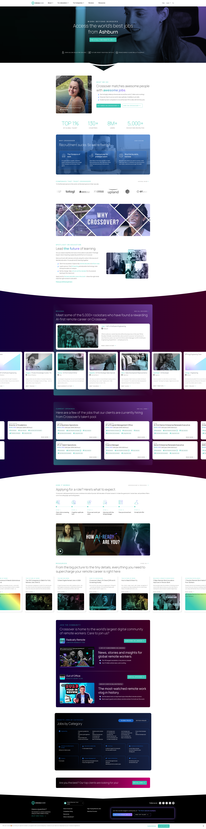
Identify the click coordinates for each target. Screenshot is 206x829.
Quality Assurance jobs (83, 739)
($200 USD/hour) (27, 427)
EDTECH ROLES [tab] (141, 720)
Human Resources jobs (134, 748)
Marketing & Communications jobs (113, 764)
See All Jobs (142, 409)
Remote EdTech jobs (133, 762)
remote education (85, 263)
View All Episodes (135, 677)
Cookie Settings (151, 826)
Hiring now (142, 181)
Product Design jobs (82, 737)
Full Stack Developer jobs (112, 739)
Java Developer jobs (125, 731)
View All (143, 563)
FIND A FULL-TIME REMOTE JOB (101, 40)
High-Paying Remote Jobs (94, 808)
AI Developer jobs (96, 736)
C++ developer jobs (111, 733)
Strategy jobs (132, 751)
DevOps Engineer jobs (111, 736)
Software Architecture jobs (64, 750)
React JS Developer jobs (126, 737)
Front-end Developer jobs (112, 737)
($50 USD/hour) (123, 447)
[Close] (203, 826)
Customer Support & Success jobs (113, 748)
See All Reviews (140, 311)
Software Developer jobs (141, 734)
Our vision (139, 140)
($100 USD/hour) (75, 427)
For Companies (78, 3)
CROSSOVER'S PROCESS (137, 485)
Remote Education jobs (134, 761)
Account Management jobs (111, 761)
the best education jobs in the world (74, 276)
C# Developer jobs (111, 731)
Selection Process (92, 811)
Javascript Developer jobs (126, 733)
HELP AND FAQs (38, 816)
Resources (101, 3)
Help (163, 3)
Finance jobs (61, 761)
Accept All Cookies (164, 826)
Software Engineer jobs (97, 734)
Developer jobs (110, 734)
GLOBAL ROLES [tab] (126, 720)
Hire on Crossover (131, 106)
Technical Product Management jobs (90, 761)
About (50, 3)
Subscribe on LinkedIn (134, 641)
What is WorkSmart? (68, 817)
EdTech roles (96, 263)
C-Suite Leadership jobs (87, 748)
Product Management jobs (88, 762)
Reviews (91, 3)
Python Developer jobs (126, 736)
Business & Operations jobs (135, 750)
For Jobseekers (62, 3)
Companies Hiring (68, 811)
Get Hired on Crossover (107, 106)
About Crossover (67, 808)
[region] (103, 826)
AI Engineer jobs (95, 737)
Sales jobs (108, 762)
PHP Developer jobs (125, 734)
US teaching (75, 266)
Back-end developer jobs (97, 739)
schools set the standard (79, 271)
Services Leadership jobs (111, 750)
